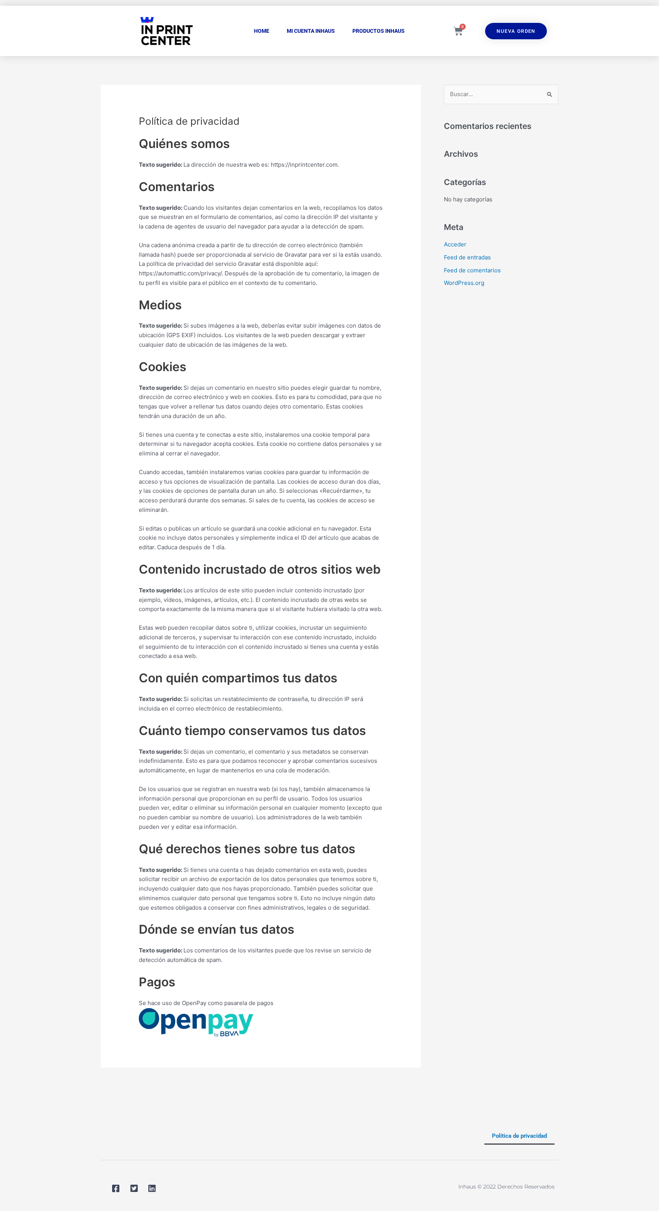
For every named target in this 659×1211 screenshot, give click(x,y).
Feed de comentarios (472, 270)
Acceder (455, 244)
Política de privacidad (519, 1135)
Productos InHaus (378, 31)
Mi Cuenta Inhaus (311, 31)
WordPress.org (464, 282)
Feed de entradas (467, 257)
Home (261, 31)
